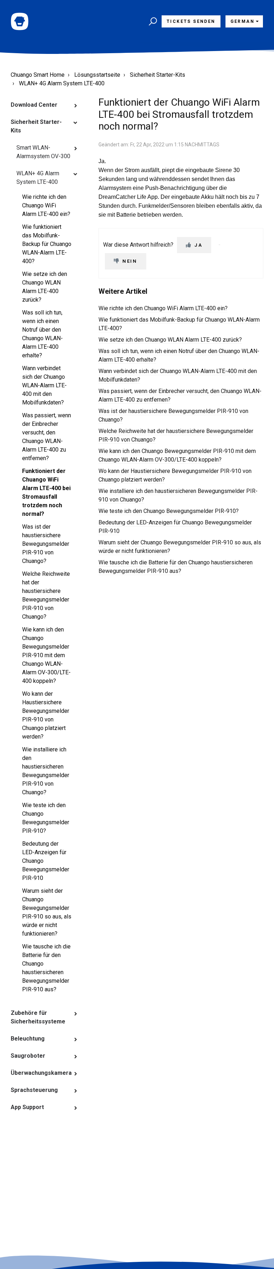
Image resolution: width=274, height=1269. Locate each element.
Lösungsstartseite (97, 74)
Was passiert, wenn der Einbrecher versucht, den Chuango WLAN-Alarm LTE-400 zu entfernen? (46, 437)
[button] (152, 21)
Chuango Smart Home (38, 74)
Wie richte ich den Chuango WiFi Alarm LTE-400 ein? (46, 205)
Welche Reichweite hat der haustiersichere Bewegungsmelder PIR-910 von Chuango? (46, 595)
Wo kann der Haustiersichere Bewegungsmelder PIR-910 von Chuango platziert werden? (45, 715)
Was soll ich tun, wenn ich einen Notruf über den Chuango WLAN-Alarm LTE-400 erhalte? (42, 334)
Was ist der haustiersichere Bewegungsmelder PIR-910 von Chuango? (45, 543)
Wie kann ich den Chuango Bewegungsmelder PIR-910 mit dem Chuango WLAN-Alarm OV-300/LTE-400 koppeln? (46, 655)
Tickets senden (191, 21)
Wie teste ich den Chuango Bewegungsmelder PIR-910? (45, 818)
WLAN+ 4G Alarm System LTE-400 (62, 83)
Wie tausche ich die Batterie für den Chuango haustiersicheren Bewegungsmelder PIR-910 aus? (46, 968)
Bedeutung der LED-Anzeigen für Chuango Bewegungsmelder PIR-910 (45, 860)
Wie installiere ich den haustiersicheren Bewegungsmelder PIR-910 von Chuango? (45, 771)
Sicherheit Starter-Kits (157, 74)
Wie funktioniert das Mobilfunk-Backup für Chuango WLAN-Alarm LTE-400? (46, 244)
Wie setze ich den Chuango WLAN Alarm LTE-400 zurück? (44, 287)
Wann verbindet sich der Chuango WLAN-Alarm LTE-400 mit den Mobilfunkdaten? (44, 385)
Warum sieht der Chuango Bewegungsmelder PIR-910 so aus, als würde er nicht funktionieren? (46, 912)
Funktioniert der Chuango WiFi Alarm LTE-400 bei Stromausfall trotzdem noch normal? (46, 492)
